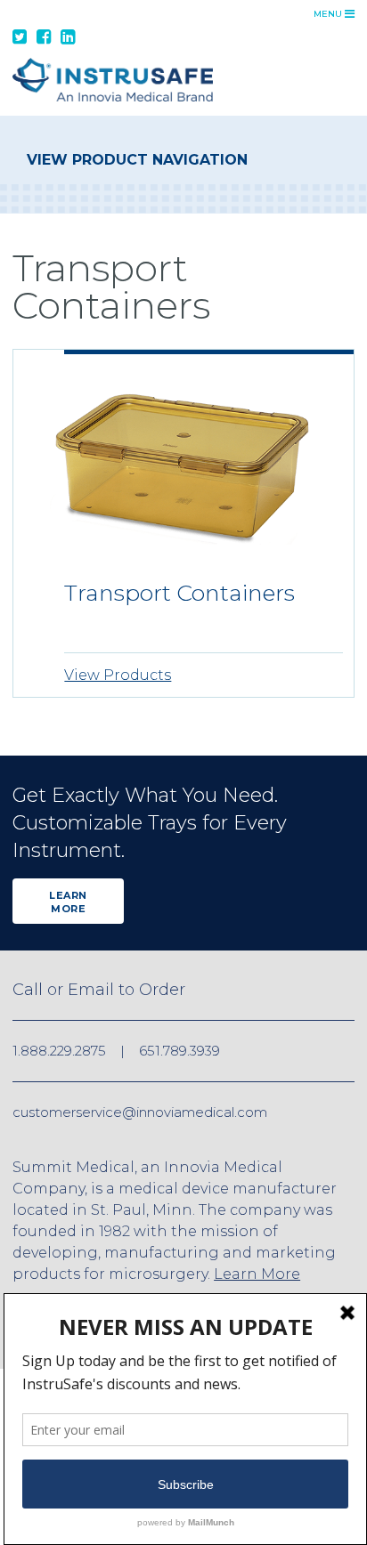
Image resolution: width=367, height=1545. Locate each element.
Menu (329, 14)
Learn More (68, 902)
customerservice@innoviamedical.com (139, 1112)
